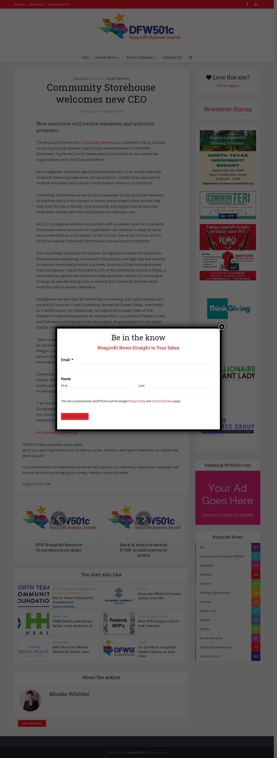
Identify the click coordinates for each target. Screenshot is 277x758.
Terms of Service (161, 401)
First (64, 385)
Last (142, 385)
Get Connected (74, 416)
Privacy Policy (136, 401)
